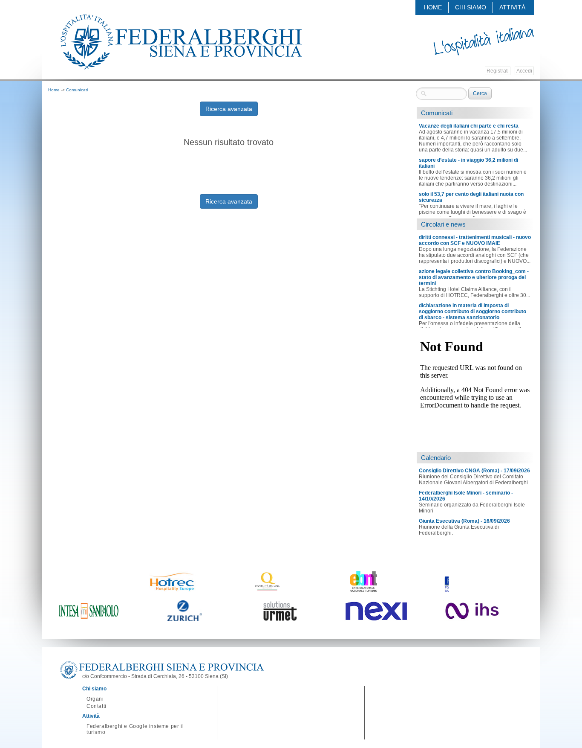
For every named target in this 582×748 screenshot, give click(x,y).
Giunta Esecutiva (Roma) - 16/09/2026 (464, 521)
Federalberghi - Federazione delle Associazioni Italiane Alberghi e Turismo (181, 41)
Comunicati (77, 89)
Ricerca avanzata (228, 108)
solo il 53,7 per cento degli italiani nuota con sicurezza (471, 197)
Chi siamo (470, 7)
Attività (512, 7)
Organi (95, 699)
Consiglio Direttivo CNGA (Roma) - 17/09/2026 (474, 471)
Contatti (96, 706)
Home (433, 7)
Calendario (436, 457)
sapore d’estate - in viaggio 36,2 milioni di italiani (468, 163)
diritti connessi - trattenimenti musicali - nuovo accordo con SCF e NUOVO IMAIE (475, 240)
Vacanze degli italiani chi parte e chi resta (469, 126)
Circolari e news (443, 224)
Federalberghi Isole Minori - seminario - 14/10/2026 (466, 496)
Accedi (524, 71)
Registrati (498, 71)
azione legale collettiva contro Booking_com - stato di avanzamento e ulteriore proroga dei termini (474, 277)
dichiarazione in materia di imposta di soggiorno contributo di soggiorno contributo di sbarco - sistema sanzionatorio (472, 311)
